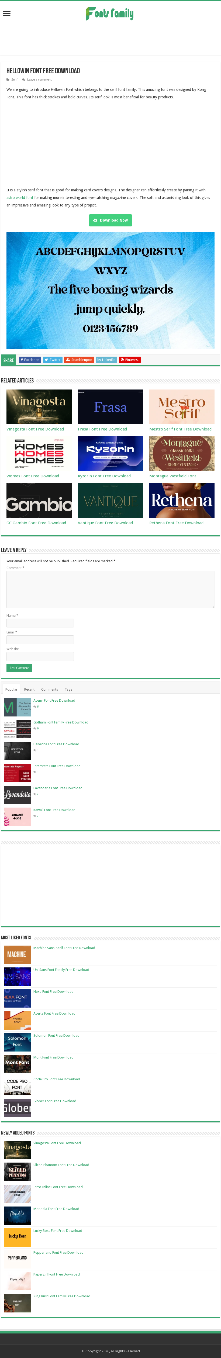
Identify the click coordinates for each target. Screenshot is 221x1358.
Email (11, 632)
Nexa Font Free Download (53, 992)
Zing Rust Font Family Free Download (61, 1296)
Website (12, 649)
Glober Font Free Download (54, 1101)
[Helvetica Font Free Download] (17, 751)
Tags (68, 689)
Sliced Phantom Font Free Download (61, 1165)
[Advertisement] (110, 38)
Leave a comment (39, 79)
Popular (11, 689)
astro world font (19, 197)
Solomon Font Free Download (56, 1035)
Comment (15, 568)
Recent (29, 689)
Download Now (114, 220)
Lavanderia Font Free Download (57, 788)
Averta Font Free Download (54, 1013)
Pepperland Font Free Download (58, 1252)
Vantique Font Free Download (105, 523)
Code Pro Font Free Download (56, 1079)
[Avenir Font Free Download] (17, 707)
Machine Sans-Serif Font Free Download (64, 948)
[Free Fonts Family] (110, 12)
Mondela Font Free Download (56, 1209)
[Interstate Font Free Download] (17, 773)
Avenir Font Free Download (54, 700)
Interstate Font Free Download (57, 766)
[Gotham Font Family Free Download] (17, 729)
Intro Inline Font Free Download (58, 1187)
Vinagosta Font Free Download (35, 429)
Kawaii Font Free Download (54, 810)
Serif (14, 79)
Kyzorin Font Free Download (104, 476)
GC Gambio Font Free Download (36, 523)
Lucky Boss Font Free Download (57, 1231)
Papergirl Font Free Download (56, 1274)
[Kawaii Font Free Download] (17, 817)
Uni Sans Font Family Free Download (61, 970)
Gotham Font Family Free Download (60, 722)
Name (12, 615)
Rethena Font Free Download (176, 523)
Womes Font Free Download (32, 476)
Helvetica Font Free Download (56, 744)
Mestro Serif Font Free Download (180, 429)
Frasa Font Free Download (102, 429)
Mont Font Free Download (53, 1057)
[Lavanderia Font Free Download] (17, 795)
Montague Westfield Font (172, 476)
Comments (49, 689)
